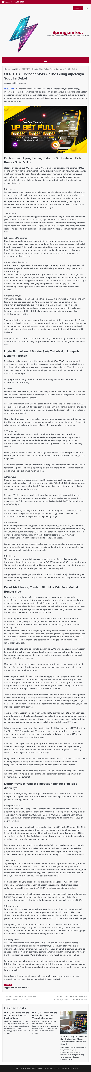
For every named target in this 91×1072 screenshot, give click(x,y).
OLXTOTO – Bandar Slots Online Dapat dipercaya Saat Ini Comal (16, 1015)
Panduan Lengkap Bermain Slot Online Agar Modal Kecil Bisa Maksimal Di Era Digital (73, 1040)
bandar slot (16, 987)
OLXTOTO (9, 88)
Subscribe (78, 8)
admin (23, 83)
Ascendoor (55, 1068)
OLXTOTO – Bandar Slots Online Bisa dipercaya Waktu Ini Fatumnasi (44, 1015)
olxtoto (25, 987)
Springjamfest (67, 32)
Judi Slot (8, 985)
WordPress (74, 1068)
